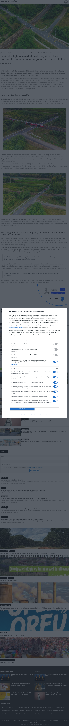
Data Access (34, 415)
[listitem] (34, 340)
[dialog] (34, 363)
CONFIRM (22, 409)
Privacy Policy (44, 415)
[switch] (55, 344)
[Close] (63, 311)
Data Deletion (25, 415)
